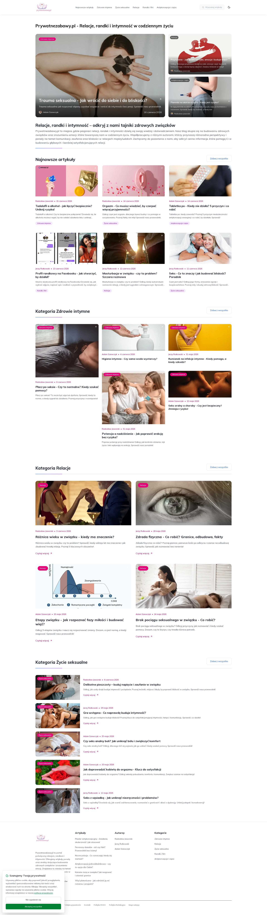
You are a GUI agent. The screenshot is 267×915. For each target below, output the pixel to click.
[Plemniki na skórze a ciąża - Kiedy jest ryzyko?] (200, 97)
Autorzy (120, 832)
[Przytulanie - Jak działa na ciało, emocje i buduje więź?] (200, 54)
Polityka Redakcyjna (117, 905)
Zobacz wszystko (219, 158)
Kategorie (160, 832)
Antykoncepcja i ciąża (166, 7)
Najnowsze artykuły (84, 7)
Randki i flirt (148, 7)
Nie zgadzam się (33, 899)
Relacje (136, 7)
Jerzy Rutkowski (42, 268)
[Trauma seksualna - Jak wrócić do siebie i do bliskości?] (100, 75)
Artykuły (80, 832)
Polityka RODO (100, 905)
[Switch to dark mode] (229, 7)
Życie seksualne (122, 7)
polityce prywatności (43, 893)
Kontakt (87, 905)
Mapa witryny (134, 905)
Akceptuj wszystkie (33, 906)
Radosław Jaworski (44, 201)
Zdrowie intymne (104, 7)
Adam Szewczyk (176, 201)
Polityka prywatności (72, 905)
